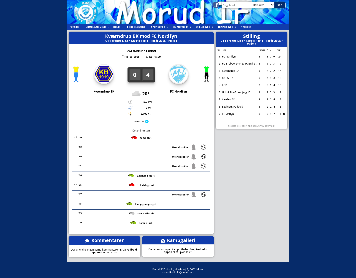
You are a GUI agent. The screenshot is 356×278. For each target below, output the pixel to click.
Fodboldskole (136, 27)
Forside (74, 27)
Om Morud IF (180, 27)
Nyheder (246, 27)
